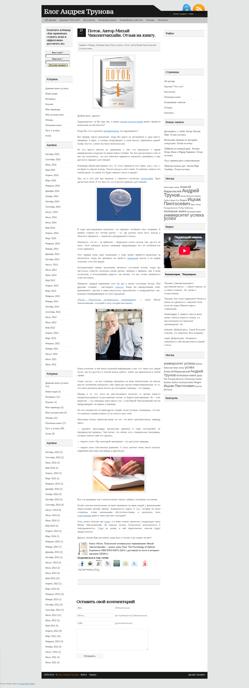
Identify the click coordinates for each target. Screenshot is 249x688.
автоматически (111, 131)
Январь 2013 (51, 301)
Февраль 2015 (52, 186)
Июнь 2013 (50, 275)
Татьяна (168, 283)
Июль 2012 (51, 317)
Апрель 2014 (51, 233)
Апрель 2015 (51, 175)
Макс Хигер (196, 205)
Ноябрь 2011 (51, 348)
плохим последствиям (131, 121)
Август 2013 (51, 264)
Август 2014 (51, 212)
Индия (183, 200)
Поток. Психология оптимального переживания (107, 299)
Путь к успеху (52, 130)
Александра (170, 314)
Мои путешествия (54, 114)
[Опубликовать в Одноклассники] (125, 565)
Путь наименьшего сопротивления (182, 160)
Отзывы (150, 20)
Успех (48, 135)
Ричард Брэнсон (171, 208)
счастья (119, 287)
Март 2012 (50, 338)
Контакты (163, 20)
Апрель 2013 (51, 285)
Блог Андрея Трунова (78, 11)
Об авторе (50, 20)
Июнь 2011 (50, 364)
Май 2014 (50, 228)
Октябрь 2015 (52, 154)
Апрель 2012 (51, 333)
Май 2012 (50, 327)
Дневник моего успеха (56, 88)
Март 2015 (50, 180)
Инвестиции (51, 93)
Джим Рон (175, 200)
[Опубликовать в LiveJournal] (108, 565)
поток (107, 521)
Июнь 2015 (50, 164)
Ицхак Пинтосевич (182, 201)
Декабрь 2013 (52, 254)
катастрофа (147, 178)
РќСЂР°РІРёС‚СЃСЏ (88, 570)
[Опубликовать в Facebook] (81, 565)
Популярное (189, 274)
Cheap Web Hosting (27, 684)
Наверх (92, 675)
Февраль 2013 (52, 296)
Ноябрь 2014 (51, 196)
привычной (132, 258)
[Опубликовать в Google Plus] (99, 565)
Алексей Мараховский (177, 371)
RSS (199, 7)
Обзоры (49, 120)
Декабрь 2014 (52, 191)
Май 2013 (50, 280)
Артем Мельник (187, 196)
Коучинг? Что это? (70, 20)
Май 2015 (50, 170)
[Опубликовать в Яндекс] (145, 565)
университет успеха (184, 215)
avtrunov (168, 329)
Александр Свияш (171, 187)
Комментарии (173, 274)
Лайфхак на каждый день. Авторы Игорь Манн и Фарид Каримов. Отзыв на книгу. (183, 152)
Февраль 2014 (52, 243)
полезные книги (175, 211)
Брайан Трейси (171, 382)
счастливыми (84, 515)
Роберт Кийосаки (186, 208)
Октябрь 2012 (52, 306)
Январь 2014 (51, 249)
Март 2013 (50, 291)
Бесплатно (89, 20)
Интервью (50, 99)
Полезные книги (107, 20)
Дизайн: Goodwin (197, 675)
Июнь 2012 (50, 322)
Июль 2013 (51, 270)
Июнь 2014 (50, 222)
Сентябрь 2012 (52, 312)
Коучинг (49, 104)
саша (167, 338)
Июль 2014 (51, 217)
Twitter (187, 7)
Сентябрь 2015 (52, 159)
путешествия (194, 211)
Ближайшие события (131, 20)
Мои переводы (52, 109)
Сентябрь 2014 (52, 207)
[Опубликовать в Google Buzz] (90, 565)
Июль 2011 (50, 359)
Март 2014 (50, 238)
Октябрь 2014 (52, 201)
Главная (82, 45)
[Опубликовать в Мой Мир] (116, 565)
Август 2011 (51, 354)
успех (170, 218)
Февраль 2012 (52, 343)
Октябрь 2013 (52, 259)
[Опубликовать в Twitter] (134, 565)
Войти (84, 675)
